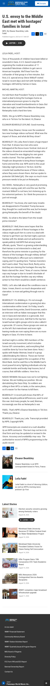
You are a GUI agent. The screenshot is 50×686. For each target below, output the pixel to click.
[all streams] (47, 683)
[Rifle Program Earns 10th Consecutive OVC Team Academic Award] (9, 563)
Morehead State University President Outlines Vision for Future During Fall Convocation (31, 546)
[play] (3, 683)
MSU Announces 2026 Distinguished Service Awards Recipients (31, 577)
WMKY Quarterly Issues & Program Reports (20, 647)
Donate (42, 3)
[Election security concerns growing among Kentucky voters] (9, 513)
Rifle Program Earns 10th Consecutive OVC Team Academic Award (32, 562)
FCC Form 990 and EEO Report (16, 662)
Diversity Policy (10, 657)
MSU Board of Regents (13, 652)
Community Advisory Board (15, 637)
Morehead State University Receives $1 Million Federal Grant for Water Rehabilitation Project (32, 531)
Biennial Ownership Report (14, 667)
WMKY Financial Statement (15, 632)
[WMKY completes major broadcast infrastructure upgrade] (9, 594)
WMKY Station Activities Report (16, 642)
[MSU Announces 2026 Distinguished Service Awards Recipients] (9, 579)
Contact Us (9, 672)
